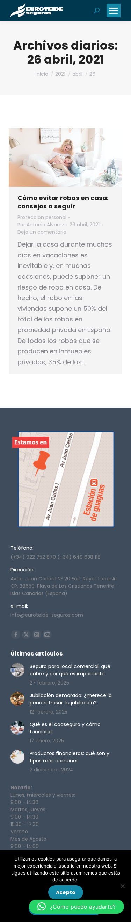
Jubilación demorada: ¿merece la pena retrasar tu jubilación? (71, 699)
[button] (76, 907)
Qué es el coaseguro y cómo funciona (65, 728)
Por (40, 224)
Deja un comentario (41, 231)
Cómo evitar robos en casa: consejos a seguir (63, 201)
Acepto (65, 892)
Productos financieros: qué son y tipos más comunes (69, 757)
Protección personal (41, 217)
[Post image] (17, 670)
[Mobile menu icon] (114, 10)
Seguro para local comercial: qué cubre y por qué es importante (70, 670)
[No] (122, 886)
